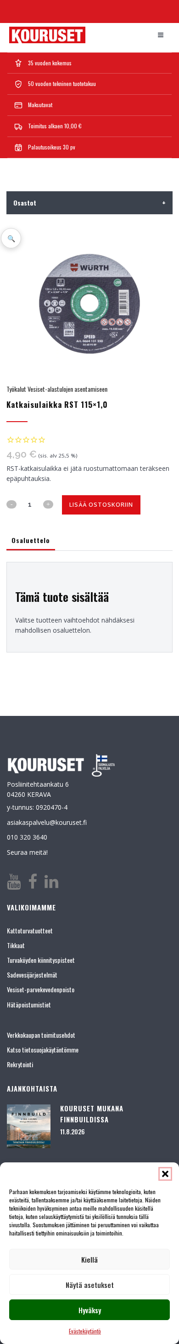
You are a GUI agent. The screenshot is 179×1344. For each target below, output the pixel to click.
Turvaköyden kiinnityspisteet (41, 960)
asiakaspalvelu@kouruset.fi (47, 822)
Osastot (89, 202)
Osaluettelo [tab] (30, 540)
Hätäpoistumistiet (29, 1004)
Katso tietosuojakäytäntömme (42, 1049)
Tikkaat (16, 945)
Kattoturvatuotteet (30, 930)
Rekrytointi (20, 1064)
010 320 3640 (27, 837)
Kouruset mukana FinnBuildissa (91, 1113)
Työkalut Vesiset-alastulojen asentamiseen (56, 389)
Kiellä (89, 1259)
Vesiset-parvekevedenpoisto (40, 989)
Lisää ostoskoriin (101, 504)
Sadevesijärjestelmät (32, 974)
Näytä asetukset (90, 1285)
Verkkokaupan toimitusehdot (41, 1035)
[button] (165, 1173)
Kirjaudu (158, 10)
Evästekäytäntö (85, 1331)
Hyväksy (89, 1310)
